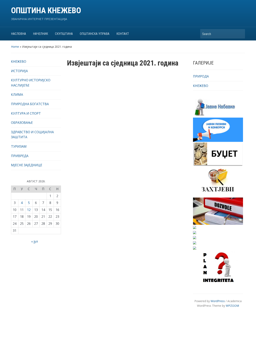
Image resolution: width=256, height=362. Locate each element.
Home (15, 46)
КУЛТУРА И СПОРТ (26, 113)
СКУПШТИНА (64, 34)
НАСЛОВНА (18, 34)
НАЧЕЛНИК (40, 34)
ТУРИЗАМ (19, 146)
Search (240, 34)
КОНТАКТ (122, 34)
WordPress (218, 301)
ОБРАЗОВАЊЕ (22, 122)
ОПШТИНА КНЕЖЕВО (46, 10)
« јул (34, 241)
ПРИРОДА (201, 76)
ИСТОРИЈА (19, 71)
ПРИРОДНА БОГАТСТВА (30, 104)
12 (29, 210)
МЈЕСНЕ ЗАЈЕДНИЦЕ (26, 165)
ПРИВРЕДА (19, 156)
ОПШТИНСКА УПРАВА (94, 34)
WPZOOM (232, 306)
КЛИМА (17, 94)
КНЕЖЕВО (18, 61)
